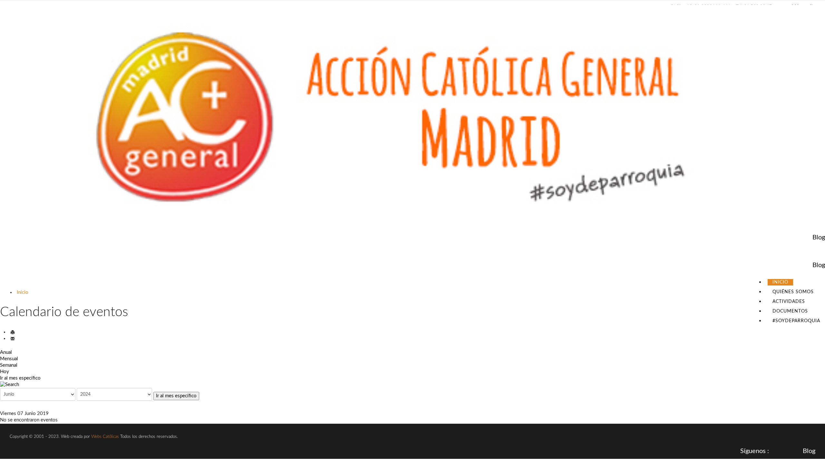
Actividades (788, 301)
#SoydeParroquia (796, 321)
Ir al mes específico (20, 378)
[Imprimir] (12, 332)
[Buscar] (412, 385)
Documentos (790, 311)
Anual (6, 352)
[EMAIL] (12, 338)
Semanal (8, 365)
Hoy (4, 371)
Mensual (9, 358)
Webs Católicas (105, 437)
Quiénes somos (793, 292)
